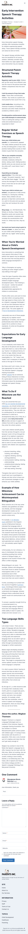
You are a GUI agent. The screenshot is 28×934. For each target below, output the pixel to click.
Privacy (4, 901)
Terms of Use (6, 906)
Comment (5, 807)
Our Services (6, 893)
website (9, 374)
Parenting (5, 922)
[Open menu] (24, 3)
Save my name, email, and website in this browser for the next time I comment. (14, 854)
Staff (3, 904)
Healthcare (5, 920)
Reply (4, 791)
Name (5, 833)
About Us (5, 890)
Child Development (6, 23)
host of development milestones (13, 311)
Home (4, 888)
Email (5, 840)
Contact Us (5, 909)
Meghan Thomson (7, 22)
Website (5, 848)
